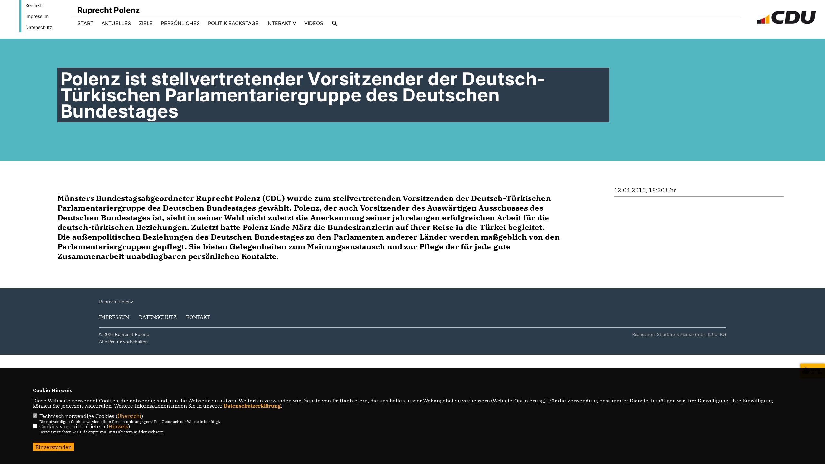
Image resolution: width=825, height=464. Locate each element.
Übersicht (129, 416)
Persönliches (180, 23)
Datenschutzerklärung (252, 405)
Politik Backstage (233, 23)
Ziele (146, 23)
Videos (313, 23)
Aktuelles (116, 23)
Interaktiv (281, 23)
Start (85, 23)
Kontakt (33, 5)
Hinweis (118, 426)
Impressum (37, 16)
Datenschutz (38, 27)
